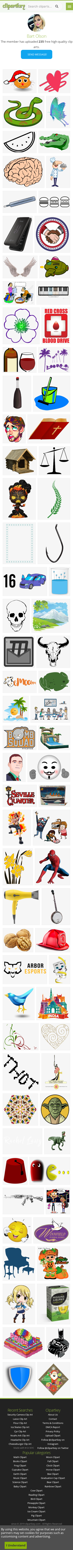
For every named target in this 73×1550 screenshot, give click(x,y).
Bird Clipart (36, 1499)
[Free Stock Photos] (13, 5)
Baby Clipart (20, 1486)
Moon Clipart (53, 1457)
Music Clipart (20, 1478)
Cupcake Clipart (20, 1469)
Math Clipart (20, 1457)
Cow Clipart (36, 1490)
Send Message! (36, 54)
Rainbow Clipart (53, 1486)
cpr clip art (20, 1431)
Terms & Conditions (53, 1423)
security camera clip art (20, 1414)
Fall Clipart (52, 1461)
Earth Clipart (20, 1474)
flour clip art (20, 1423)
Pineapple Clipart (36, 1503)
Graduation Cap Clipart (53, 1478)
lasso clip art (20, 1418)
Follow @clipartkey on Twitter (53, 1448)
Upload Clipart (52, 1435)
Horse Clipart (53, 1469)
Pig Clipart (36, 1515)
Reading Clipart (36, 1494)
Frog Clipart (20, 1465)
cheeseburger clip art (20, 1443)
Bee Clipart (53, 1474)
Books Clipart (20, 1461)
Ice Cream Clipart (36, 1511)
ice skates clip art (20, 1427)
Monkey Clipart (36, 1507)
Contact (53, 1418)
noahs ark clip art (20, 1435)
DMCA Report (53, 1427)
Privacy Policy (53, 1431)
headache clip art (20, 1439)
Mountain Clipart (36, 1519)
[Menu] (69, 6)
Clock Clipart (53, 1465)
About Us (53, 1414)
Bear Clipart (53, 1482)
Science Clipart (20, 1482)
